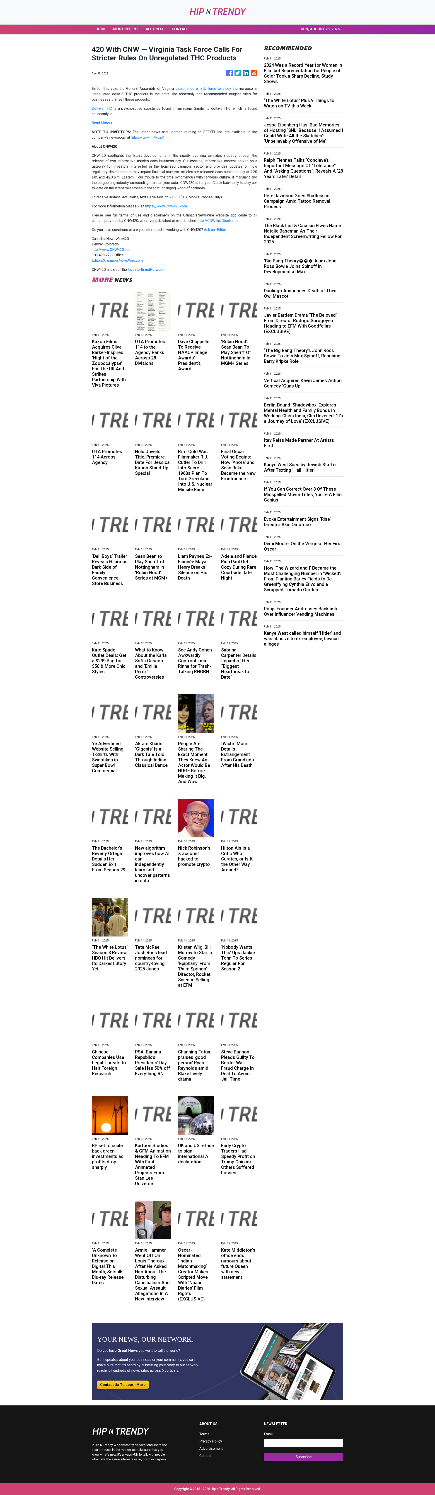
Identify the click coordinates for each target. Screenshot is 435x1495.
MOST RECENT (125, 29)
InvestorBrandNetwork (145, 269)
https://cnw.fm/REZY (147, 137)
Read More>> (102, 123)
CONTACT (180, 29)
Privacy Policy (210, 1441)
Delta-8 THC (102, 108)
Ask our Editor (215, 230)
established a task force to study (203, 88)
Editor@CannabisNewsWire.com (117, 260)
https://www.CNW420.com (166, 206)
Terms (204, 1434)
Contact (205, 1456)
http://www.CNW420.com (111, 249)
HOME (100, 29)
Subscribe (304, 1457)
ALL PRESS (155, 29)
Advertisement (211, 1448)
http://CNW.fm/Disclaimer (218, 221)
